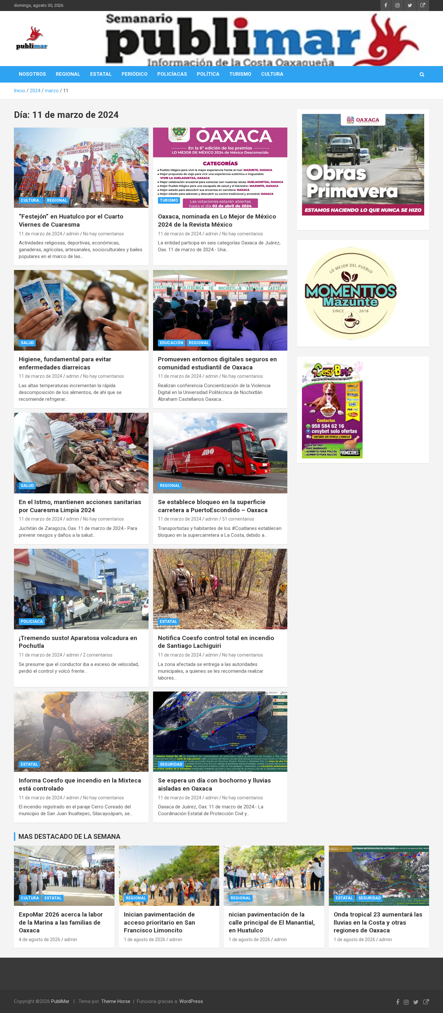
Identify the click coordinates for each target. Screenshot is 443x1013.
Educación (171, 343)
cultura (30, 898)
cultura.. (31, 200)
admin (72, 233)
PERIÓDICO (135, 74)
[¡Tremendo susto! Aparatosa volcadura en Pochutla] (81, 588)
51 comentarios (238, 519)
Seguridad (171, 764)
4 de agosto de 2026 (39, 939)
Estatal (168, 621)
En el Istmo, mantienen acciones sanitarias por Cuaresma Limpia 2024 (80, 506)
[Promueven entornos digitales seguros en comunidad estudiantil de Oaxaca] (220, 310)
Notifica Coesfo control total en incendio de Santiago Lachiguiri (216, 642)
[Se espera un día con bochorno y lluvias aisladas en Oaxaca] (220, 731)
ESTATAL (101, 74)
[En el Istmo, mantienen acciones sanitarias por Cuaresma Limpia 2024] (81, 452)
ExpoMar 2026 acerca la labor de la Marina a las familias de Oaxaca (61, 922)
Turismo (169, 200)
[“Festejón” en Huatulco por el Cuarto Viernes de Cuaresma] (81, 167)
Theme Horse (115, 1001)
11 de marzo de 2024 (40, 233)
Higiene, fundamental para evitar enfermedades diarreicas (65, 363)
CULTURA (272, 74)
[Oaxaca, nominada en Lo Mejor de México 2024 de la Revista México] (220, 167)
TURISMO (240, 74)
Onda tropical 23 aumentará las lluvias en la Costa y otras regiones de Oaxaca (378, 922)
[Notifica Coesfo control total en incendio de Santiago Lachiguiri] (220, 588)
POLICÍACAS (172, 74)
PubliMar (60, 1001)
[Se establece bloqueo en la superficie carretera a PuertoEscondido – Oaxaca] (220, 452)
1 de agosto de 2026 (144, 939)
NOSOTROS (32, 74)
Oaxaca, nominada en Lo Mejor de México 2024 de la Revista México (217, 220)
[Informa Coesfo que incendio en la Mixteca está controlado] (81, 731)
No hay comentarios (103, 233)
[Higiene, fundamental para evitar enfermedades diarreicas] (81, 310)
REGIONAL (68, 74)
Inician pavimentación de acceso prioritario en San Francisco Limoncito (159, 922)
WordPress (191, 1001)
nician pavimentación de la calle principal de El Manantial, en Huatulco (272, 922)
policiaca (32, 621)
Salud (27, 343)
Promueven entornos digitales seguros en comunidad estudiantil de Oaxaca (217, 363)
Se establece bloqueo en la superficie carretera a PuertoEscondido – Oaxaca (213, 506)
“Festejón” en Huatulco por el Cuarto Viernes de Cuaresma (71, 220)
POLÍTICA (208, 74)
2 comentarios (98, 655)
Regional (57, 200)
